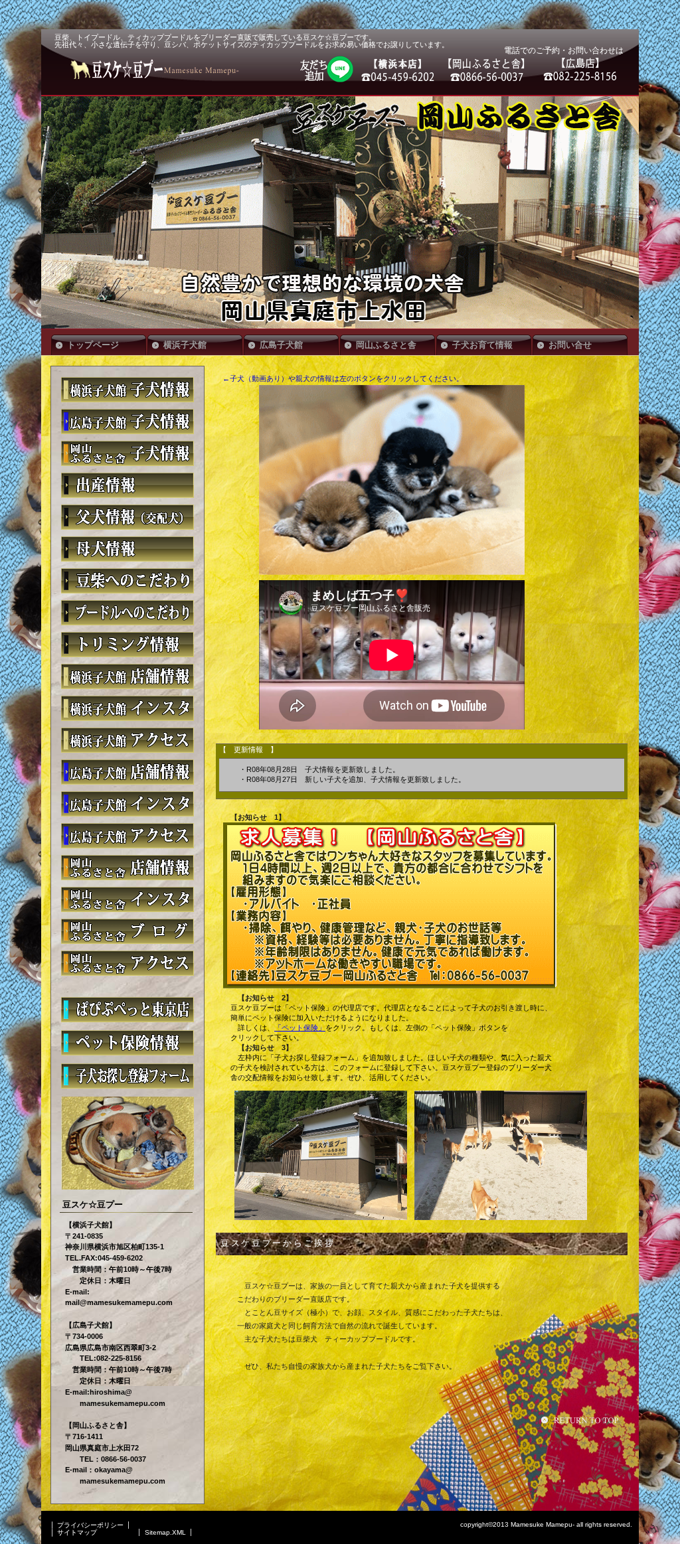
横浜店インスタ (127, 708)
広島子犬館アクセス (127, 835)
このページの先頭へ (582, 1419)
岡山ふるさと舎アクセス (127, 963)
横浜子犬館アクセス (127, 740)
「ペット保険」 (299, 1028)
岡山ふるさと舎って (127, 867)
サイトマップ (77, 1532)
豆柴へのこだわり (127, 580)
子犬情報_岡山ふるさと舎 (127, 453)
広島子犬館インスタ (127, 803)
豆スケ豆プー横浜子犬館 (127, 676)
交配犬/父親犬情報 (127, 517)
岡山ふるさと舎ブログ (127, 931)
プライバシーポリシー (90, 1525)
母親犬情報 (127, 549)
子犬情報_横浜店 (127, 389)
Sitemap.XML (165, 1532)
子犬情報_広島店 (127, 421)
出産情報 (127, 485)
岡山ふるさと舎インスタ (127, 899)
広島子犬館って (127, 772)
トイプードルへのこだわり (127, 612)
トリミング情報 (127, 644)
